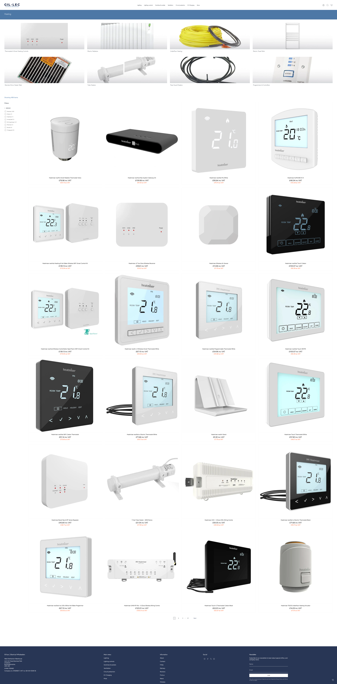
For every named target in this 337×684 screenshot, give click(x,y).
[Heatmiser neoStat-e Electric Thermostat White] (142, 396)
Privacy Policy (279, 679)
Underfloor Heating (176, 51)
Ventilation (107, 668)
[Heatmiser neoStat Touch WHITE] (296, 310)
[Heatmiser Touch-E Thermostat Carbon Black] (219, 567)
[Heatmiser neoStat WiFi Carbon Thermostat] (65, 396)
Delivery (162, 668)
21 (188, 618)
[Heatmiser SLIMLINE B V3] (296, 139)
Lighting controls (109, 661)
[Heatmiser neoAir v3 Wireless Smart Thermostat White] (142, 310)
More (105, 678)
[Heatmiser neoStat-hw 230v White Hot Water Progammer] (65, 567)
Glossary (162, 682)
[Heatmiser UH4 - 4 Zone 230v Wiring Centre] (219, 481)
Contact (162, 661)
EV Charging (108, 675)
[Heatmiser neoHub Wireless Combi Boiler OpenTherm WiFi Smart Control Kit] (65, 310)
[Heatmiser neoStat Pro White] (219, 139)
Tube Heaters (92, 85)
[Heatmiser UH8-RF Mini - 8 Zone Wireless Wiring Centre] (142, 567)
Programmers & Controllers (261, 85)
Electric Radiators (93, 51)
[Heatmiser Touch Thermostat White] (296, 396)
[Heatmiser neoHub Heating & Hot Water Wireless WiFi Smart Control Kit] (65, 224)
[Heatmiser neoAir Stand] (219, 396)
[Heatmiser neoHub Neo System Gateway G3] (142, 139)
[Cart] (332, 5)
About (162, 658)
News (162, 678)
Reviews (162, 672)
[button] (139, 5)
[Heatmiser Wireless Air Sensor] (219, 224)
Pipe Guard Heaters (176, 85)
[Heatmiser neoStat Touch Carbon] (296, 224)
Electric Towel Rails (259, 51)
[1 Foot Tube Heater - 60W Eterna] (142, 481)
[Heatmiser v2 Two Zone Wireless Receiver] (142, 224)
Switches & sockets (110, 665)
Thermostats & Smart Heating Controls (16, 51)
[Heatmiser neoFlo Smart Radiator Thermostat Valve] (65, 139)
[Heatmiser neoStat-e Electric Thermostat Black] (296, 481)
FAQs (161, 665)
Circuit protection (109, 672)
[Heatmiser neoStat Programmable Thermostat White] (219, 310)
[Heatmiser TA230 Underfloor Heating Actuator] (296, 567)
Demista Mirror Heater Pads (13, 85)
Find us (162, 675)
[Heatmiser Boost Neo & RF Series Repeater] (65, 481)
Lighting (106, 658)
